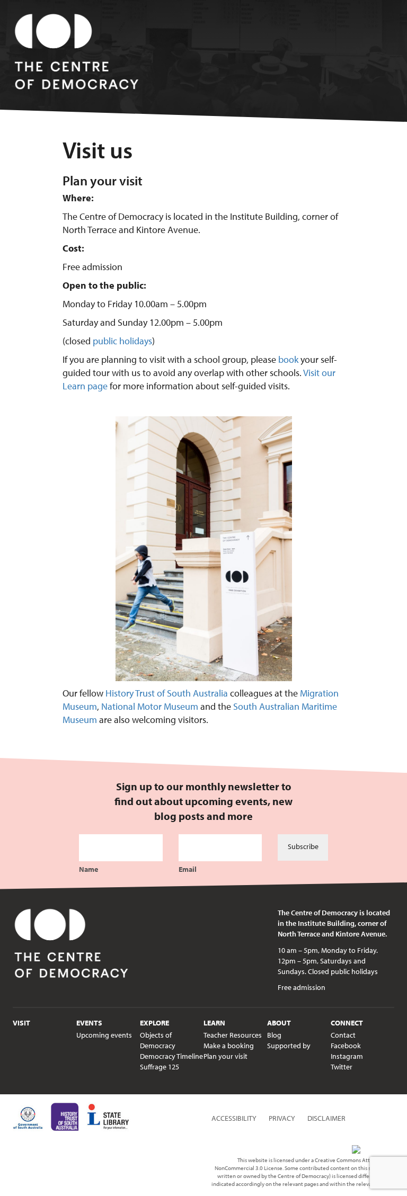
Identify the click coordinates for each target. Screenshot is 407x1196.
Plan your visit (225, 1056)
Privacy (282, 1118)
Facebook (346, 1045)
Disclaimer (326, 1118)
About (279, 1023)
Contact (343, 1035)
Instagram (347, 1056)
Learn (214, 1023)
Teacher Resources (233, 1035)
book (288, 359)
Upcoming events (104, 1035)
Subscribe (303, 846)
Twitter (341, 1067)
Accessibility (233, 1118)
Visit (21, 1023)
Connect (347, 1023)
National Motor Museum (149, 706)
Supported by (289, 1045)
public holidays (122, 341)
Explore (154, 1023)
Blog (274, 1035)
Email (188, 869)
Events (89, 1023)
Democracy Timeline (171, 1056)
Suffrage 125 (159, 1067)
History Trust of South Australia (166, 693)
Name (88, 869)
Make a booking (229, 1045)
